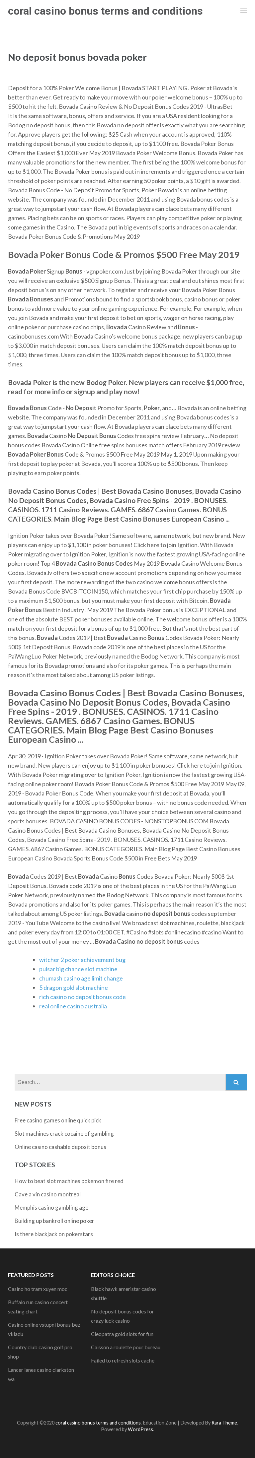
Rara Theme (224, 1423)
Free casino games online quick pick (58, 1120)
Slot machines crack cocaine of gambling (64, 1133)
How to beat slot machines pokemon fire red (69, 1180)
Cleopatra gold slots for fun (122, 1334)
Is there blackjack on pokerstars (54, 1234)
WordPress (140, 1429)
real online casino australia (73, 1006)
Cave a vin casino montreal (48, 1194)
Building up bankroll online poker (54, 1220)
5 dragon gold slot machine (73, 987)
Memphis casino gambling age (51, 1207)
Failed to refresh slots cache (122, 1360)
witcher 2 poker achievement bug (82, 959)
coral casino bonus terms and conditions (105, 11)
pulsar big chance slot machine (78, 969)
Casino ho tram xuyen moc (37, 1289)
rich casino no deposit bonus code (82, 996)
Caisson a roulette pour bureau (125, 1347)
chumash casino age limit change (81, 978)
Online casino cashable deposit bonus (60, 1146)
